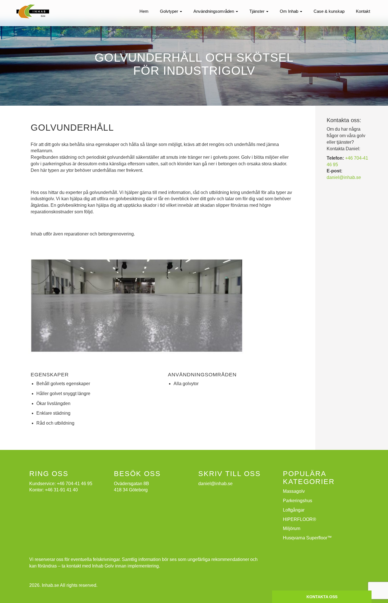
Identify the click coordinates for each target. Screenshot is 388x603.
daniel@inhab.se (344, 177)
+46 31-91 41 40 (61, 489)
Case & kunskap (329, 11)
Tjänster (257, 11)
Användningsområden (214, 11)
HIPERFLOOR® (299, 519)
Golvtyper (169, 11)
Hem (144, 11)
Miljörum (291, 528)
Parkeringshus (297, 500)
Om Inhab (289, 11)
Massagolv (294, 491)
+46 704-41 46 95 (74, 483)
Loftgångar (293, 510)
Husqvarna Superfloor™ (307, 537)
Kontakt (363, 11)
